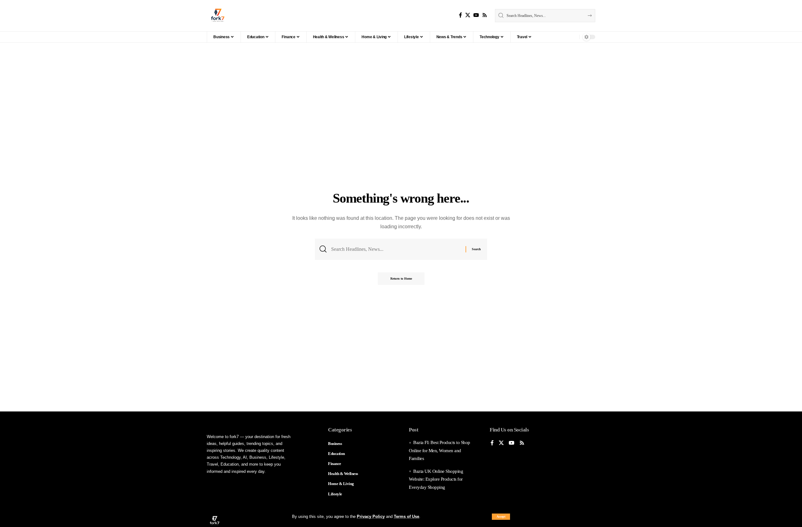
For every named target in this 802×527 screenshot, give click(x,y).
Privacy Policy (371, 516)
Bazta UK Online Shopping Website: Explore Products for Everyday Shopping (436, 479)
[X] (468, 15)
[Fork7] (218, 16)
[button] (501, 517)
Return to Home (401, 278)
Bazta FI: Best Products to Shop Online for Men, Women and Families (439, 450)
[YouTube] (476, 15)
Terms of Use (406, 516)
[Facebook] (460, 15)
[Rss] (485, 15)
